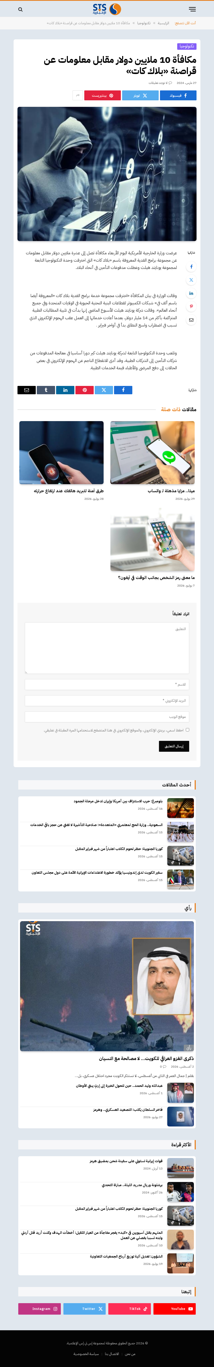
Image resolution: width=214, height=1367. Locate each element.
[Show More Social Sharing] (78, 95)
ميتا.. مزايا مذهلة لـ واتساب (171, 491)
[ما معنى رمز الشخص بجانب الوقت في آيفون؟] (152, 539)
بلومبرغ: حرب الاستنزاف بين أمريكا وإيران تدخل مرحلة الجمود (118, 801)
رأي (188, 1048)
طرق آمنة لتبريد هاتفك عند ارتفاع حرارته (69, 491)
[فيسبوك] (191, 266)
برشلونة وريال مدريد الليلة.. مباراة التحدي (132, 1185)
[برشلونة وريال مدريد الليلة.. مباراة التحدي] (180, 1192)
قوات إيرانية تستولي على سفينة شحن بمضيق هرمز (126, 1161)
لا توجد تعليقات (158, 83)
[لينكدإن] (191, 293)
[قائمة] (192, 9)
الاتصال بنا (112, 1353)
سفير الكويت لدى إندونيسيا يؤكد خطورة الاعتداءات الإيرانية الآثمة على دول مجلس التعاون (97, 872)
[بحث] (21, 9)
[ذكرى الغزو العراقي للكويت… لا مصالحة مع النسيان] (107, 986)
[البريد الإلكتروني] (191, 320)
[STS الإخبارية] (107, 9)
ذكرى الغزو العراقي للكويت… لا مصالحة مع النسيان (146, 1058)
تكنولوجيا (187, 46)
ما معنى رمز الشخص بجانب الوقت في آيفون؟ (156, 578)
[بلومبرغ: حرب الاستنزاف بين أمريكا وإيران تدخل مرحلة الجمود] (180, 808)
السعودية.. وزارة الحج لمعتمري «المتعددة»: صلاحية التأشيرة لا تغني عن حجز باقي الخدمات (96, 825)
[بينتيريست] (191, 306)
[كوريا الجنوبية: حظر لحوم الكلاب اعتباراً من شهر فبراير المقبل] (180, 856)
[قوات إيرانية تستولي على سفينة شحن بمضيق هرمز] (180, 1168)
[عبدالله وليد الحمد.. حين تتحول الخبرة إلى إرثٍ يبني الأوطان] (180, 1093)
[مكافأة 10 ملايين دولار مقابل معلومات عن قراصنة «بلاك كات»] (107, 174)
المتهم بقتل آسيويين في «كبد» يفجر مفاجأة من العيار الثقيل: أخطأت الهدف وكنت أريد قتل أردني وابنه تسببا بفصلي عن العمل (92, 1235)
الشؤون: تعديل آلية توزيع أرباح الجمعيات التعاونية (126, 1256)
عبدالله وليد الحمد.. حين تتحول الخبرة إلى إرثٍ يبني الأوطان (119, 1085)
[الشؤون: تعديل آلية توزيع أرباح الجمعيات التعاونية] (180, 1263)
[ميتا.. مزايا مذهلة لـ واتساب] (152, 452)
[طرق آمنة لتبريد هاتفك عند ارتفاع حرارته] (61, 452)
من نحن (130, 1353)
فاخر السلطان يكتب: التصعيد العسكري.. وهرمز (128, 1109)
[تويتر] (191, 280)
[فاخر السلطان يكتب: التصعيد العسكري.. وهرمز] (180, 1117)
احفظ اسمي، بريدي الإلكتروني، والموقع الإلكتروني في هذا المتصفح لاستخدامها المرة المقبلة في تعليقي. (113, 730)
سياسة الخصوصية (86, 1353)
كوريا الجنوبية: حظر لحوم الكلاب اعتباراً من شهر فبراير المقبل (119, 849)
